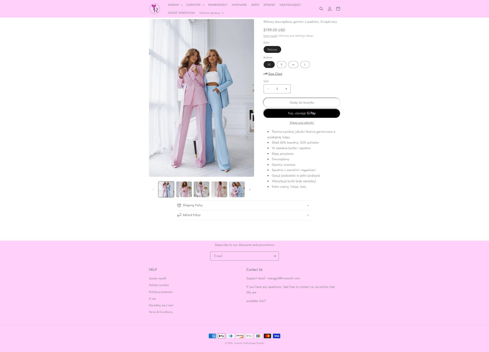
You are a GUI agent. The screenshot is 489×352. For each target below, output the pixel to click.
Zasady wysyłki (157, 278)
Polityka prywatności (161, 292)
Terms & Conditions (161, 312)
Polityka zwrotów (159, 285)
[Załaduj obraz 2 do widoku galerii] (184, 189)
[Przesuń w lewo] (153, 189)
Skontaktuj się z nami (161, 305)
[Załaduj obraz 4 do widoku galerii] (219, 189)
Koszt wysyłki (270, 35)
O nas (152, 298)
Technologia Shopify (254, 343)
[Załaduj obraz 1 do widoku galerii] (166, 189)
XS (269, 64)
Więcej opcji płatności (302, 122)
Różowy (272, 49)
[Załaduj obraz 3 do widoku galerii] (201, 189)
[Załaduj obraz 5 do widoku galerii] (237, 189)
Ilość (266, 81)
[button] (175, 5)
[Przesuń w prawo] (250, 189)
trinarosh (238, 343)
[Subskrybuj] (274, 256)
